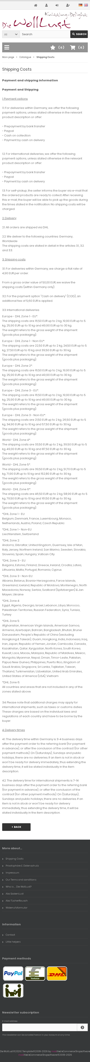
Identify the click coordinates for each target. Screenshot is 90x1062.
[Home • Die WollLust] (45, 20)
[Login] (57, 5)
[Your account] (47, 5)
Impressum (12, 872)
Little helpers (13, 941)
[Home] (36, 5)
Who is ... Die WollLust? (18, 886)
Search (79, 34)
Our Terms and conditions (21, 879)
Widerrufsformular (16, 907)
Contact (10, 934)
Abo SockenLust (15, 893)
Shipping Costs (14, 858)
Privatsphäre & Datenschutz (22, 865)
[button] (11, 34)
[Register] (68, 5)
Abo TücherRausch (17, 900)
